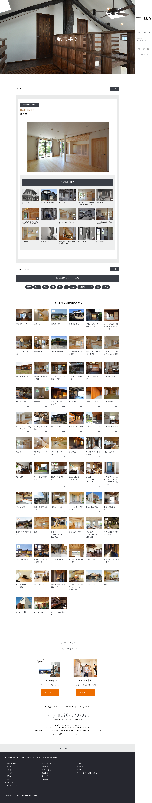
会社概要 (58, 734)
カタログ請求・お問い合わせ (87, 773)
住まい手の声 (46, 776)
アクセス (79, 734)
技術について (11, 782)
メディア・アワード (49, 764)
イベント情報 (46, 770)
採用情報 (80, 767)
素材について (11, 779)
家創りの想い (11, 764)
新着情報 (45, 767)
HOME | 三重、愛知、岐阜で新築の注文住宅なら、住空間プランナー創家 (31, 757)
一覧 (114, 88)
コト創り (10, 770)
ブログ (79, 764)
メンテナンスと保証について (17, 785)
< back (19, 88)
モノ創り (10, 767)
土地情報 (45, 779)
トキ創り (10, 773)
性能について (11, 776)
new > (27, 88)
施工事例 (45, 773)
